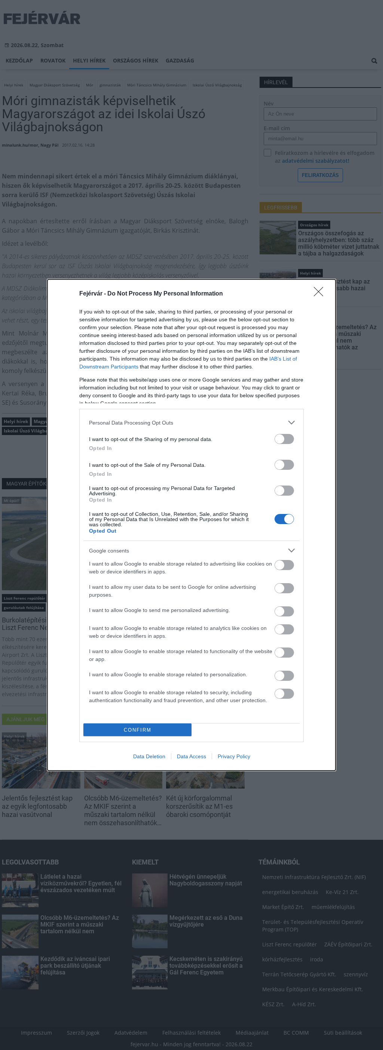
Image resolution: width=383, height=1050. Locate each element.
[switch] (284, 439)
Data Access (191, 756)
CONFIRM (137, 730)
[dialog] (191, 525)
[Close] (321, 294)
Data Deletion (149, 756)
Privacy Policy (234, 756)
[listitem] (191, 422)
